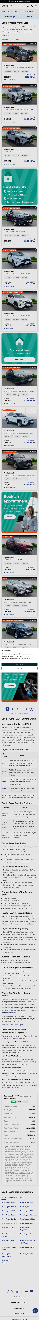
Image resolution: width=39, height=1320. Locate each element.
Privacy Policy (26, 658)
